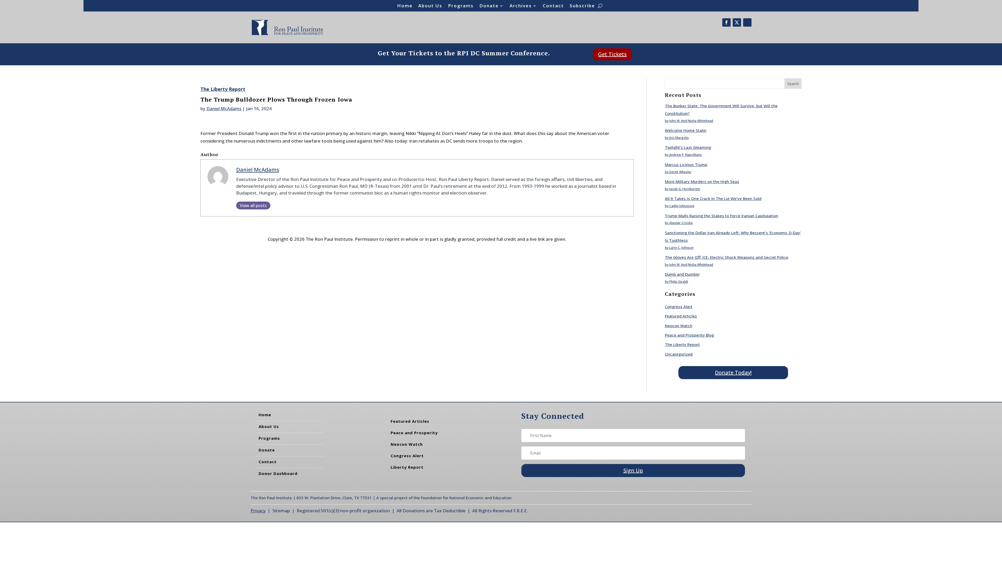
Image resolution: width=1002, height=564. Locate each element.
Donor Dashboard (278, 473)
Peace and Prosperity (414, 432)
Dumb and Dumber (682, 274)
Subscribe (582, 6)
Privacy (258, 511)
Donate (489, 6)
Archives (521, 6)
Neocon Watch (678, 325)
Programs (461, 6)
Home (405, 6)
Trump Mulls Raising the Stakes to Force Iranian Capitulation (721, 215)
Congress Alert (679, 306)
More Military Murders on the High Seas (702, 181)
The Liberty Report (222, 89)
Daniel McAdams (223, 108)
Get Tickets (612, 54)
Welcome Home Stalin (685, 130)
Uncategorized (679, 354)
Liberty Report (407, 467)
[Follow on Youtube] (747, 22)
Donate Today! (733, 372)
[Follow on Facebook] (726, 22)
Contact (553, 6)
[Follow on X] (737, 22)
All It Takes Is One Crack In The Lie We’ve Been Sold (713, 198)
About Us (430, 6)
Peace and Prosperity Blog (689, 335)
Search (793, 83)
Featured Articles (681, 316)
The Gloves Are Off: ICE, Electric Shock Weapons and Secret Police (726, 257)
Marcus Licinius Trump (686, 164)
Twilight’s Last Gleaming (688, 147)
